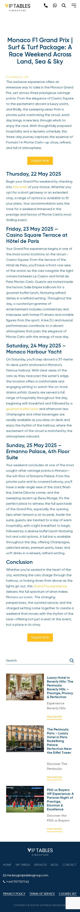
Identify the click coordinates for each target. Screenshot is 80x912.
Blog (54, 865)
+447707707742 (17, 881)
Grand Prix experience (50, 586)
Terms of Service (42, 893)
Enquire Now (40, 160)
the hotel (20, 187)
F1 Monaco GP (17, 77)
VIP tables (22, 865)
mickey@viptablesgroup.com (27, 875)
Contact (70, 865)
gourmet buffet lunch (22, 409)
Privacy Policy (14, 893)
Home (7, 865)
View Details (54, 717)
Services (40, 865)
